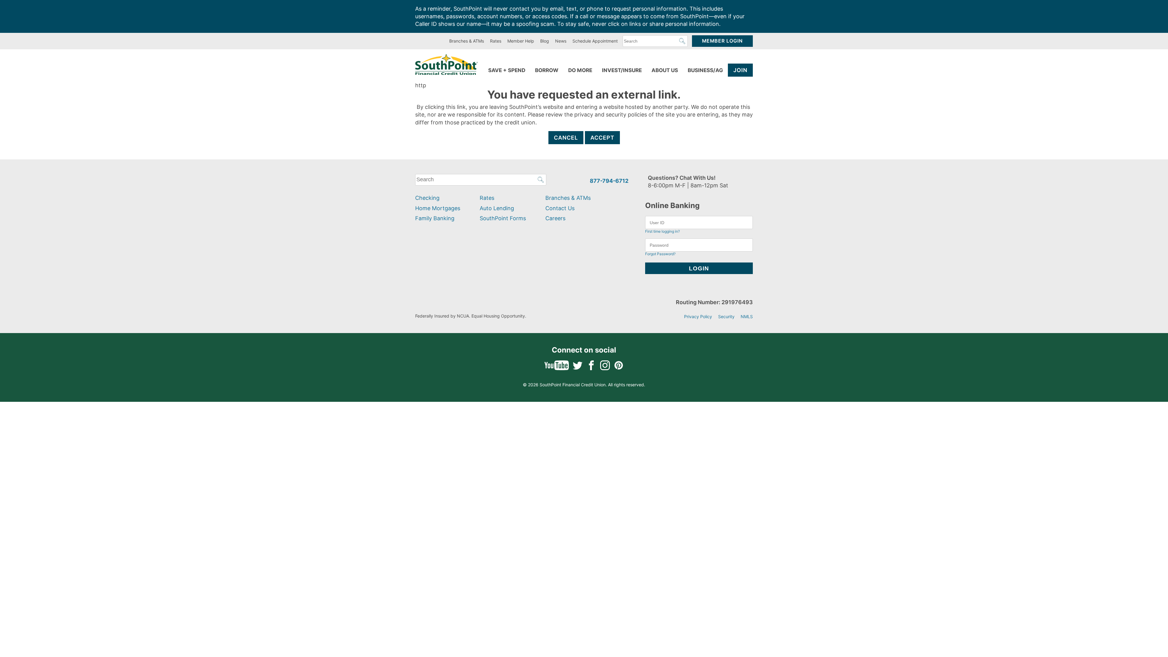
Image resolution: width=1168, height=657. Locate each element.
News (560, 40)
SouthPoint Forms (503, 218)
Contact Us (560, 208)
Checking (427, 198)
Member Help (520, 40)
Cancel (566, 137)
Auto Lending (497, 208)
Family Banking (434, 218)
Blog (544, 40)
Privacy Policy (698, 316)
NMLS (747, 316)
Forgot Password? (660, 254)
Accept (602, 137)
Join (740, 70)
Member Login (722, 41)
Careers (555, 218)
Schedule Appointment (595, 40)
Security (726, 316)
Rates (495, 40)
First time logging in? (662, 231)
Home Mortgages (437, 208)
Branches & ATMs (466, 40)
